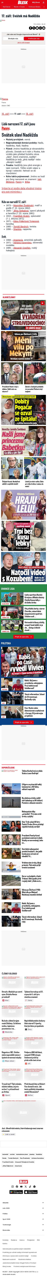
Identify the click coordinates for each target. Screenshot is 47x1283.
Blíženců (10, 182)
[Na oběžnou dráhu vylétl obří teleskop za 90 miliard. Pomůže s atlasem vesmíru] (11, 802)
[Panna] (4, 99)
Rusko (4, 1158)
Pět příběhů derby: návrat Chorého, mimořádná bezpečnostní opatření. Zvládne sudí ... (34, 612)
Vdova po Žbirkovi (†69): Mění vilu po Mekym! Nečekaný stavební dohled (32, 892)
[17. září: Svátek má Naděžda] (2, 20)
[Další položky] (44, 7)
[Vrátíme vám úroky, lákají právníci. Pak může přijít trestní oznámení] (11, 867)
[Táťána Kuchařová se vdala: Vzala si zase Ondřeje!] (11, 775)
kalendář (5, 1154)
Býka (27, 182)
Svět (3, 703)
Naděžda (39, 1154)
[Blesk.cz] (23, 2)
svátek (12, 1154)
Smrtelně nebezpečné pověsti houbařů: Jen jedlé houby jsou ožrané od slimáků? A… (32, 852)
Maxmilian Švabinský (23, 205)
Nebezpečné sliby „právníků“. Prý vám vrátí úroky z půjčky (31, 814)
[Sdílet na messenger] (37, 28)
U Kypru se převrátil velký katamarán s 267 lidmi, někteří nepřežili (32, 787)
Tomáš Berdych (20, 226)
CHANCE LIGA (8, 588)
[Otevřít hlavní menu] (2, 2)
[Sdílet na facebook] (30, 28)
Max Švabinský (25, 1158)
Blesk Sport (5, 604)
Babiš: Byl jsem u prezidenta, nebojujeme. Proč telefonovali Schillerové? (34, 684)
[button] (16, 1192)
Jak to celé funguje (23, 42)
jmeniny (32, 1154)
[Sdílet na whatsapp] (40, 28)
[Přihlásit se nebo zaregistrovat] (43, 2)
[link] (12, 1186)
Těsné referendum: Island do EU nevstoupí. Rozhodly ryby (34, 697)
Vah (39, 179)
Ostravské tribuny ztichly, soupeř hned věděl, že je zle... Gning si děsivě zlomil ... (34, 626)
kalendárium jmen (22, 1154)
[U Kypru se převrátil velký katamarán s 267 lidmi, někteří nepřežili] (11, 788)
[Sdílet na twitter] (34, 28)
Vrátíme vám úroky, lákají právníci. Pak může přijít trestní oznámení (31, 865)
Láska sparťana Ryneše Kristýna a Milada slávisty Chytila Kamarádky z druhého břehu (34, 598)
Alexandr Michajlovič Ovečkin (24, 1162)
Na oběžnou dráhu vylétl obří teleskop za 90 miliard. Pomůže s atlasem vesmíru (32, 800)
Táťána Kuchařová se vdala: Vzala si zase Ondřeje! (32, 772)
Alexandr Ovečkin (21, 248)
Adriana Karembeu (22, 242)
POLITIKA (6, 643)
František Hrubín (21, 216)
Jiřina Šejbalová (21, 211)
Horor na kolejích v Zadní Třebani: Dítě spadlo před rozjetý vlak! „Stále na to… (32, 878)
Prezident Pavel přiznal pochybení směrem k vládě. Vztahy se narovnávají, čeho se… (32, 839)
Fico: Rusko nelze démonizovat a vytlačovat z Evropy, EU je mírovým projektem (34, 711)
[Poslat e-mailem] (43, 28)
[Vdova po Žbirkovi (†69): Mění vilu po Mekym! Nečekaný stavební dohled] (11, 894)
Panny (6, 128)
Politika (4, 689)
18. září (29, 113)
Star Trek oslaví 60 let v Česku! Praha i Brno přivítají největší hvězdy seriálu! (33, 824)
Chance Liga (5, 618)
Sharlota (17, 229)
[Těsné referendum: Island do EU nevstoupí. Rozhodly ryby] (11, 921)
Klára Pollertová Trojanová (26, 221)
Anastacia (18, 240)
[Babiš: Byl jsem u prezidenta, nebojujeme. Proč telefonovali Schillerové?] (11, 907)
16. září (5, 113)
